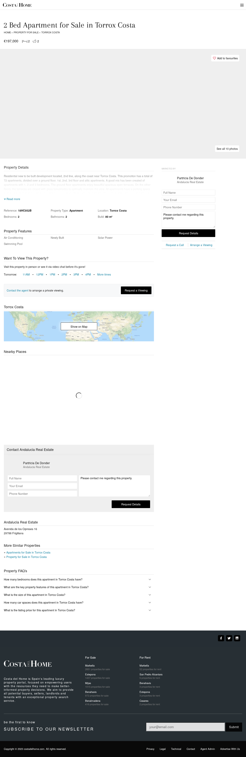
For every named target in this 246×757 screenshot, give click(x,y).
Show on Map (79, 326)
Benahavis (97, 693)
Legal (163, 749)
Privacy (150, 749)
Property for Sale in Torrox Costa (26, 557)
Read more (13, 199)
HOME (7, 32)
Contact (191, 749)
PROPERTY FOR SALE (26, 32)
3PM (78, 274)
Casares (150, 702)
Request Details (130, 504)
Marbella (97, 667)
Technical (176, 749)
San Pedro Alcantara (151, 676)
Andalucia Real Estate (36, 467)
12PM (42, 274)
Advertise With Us (230, 749)
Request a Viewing (136, 290)
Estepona (97, 676)
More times (104, 274)
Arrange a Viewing (201, 245)
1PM (55, 274)
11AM (28, 274)
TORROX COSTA (50, 32)
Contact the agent (17, 290)
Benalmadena (97, 702)
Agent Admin (207, 749)
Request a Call (175, 245)
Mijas (97, 684)
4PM (90, 274)
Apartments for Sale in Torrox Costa (28, 552)
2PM (66, 274)
